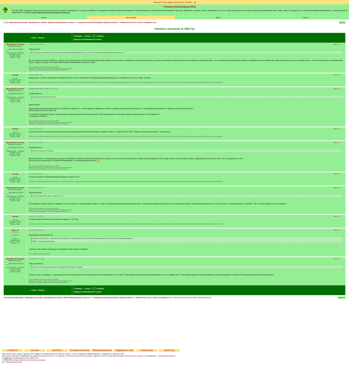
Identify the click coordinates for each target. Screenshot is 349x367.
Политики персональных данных (79, 356)
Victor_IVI (15, 230)
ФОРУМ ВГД (169, 350)
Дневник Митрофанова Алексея (61, 22)
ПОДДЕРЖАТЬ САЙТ (124, 350)
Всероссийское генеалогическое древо (29, 360)
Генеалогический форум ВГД (179, 7)
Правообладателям (14, 362)
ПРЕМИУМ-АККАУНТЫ (102, 350)
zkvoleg (15, 75)
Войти (218, 17)
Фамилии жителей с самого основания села (138, 22)
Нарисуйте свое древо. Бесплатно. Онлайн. (172, 2)
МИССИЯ (35, 350)
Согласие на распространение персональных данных (121, 356)
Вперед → (42, 38)
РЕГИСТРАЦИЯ (131, 17)
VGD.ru (43, 17)
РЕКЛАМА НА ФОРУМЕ (80, 350)
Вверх (336, 44)
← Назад (32, 38)
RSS (36, 358)
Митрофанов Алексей (92, 39)
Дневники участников (18, 22)
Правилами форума (167, 356)
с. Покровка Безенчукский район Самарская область (97, 22)
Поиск (305, 17)
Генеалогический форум (13, 298)
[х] (195, 2)
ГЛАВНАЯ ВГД (147, 350)
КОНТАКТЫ (57, 350)
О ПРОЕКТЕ (12, 350)
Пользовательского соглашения (51, 356)
